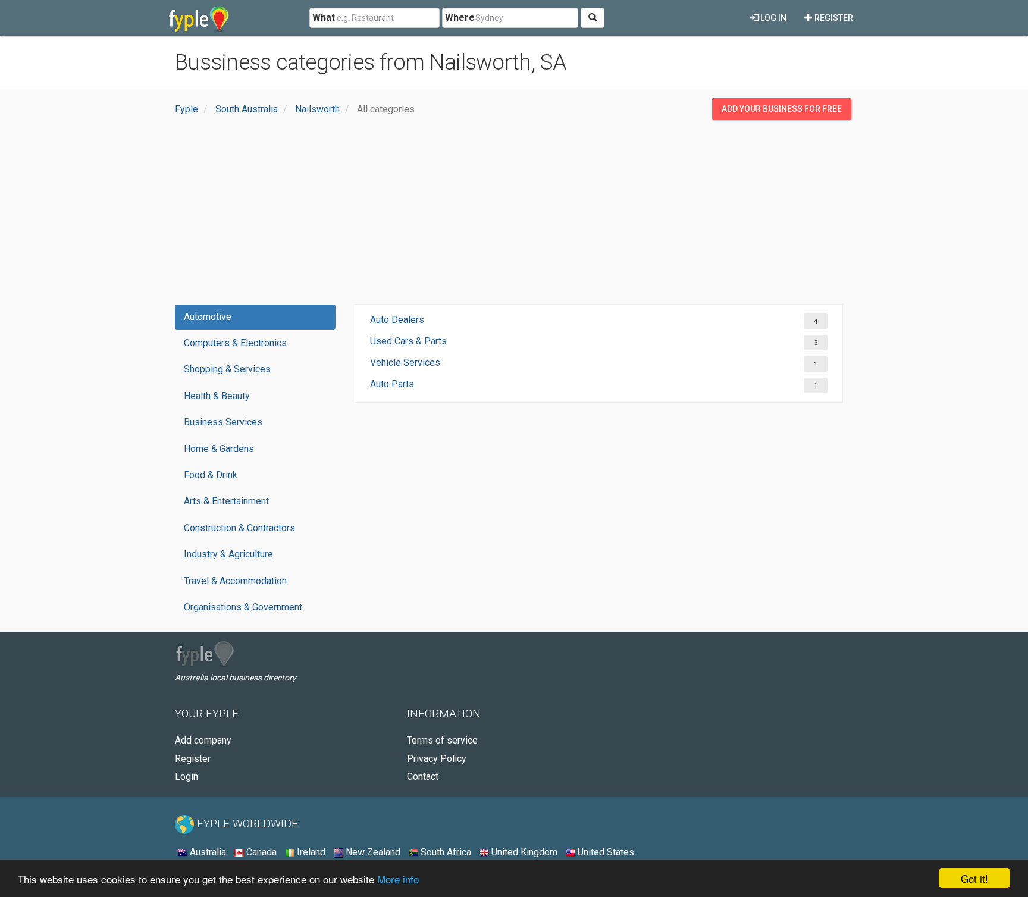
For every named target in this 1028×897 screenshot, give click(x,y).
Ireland (309, 852)
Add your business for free (782, 109)
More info (398, 878)
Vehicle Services (405, 362)
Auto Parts (392, 384)
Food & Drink (210, 475)
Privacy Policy (436, 758)
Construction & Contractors (239, 528)
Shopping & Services (227, 369)
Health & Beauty (217, 396)
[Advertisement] (514, 214)
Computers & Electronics (235, 343)
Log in (772, 18)
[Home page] (199, 18)
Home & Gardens (219, 448)
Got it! (974, 878)
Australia (206, 852)
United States (604, 852)
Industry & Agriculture (228, 554)
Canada (260, 852)
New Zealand (371, 852)
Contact (422, 776)
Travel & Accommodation (235, 580)
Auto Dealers (397, 319)
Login (186, 776)
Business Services (223, 422)
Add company (203, 740)
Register (833, 18)
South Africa (444, 852)
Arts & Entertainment (226, 501)
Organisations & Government (243, 607)
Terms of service (442, 740)
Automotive (207, 316)
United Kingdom (523, 852)
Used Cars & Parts (408, 341)
